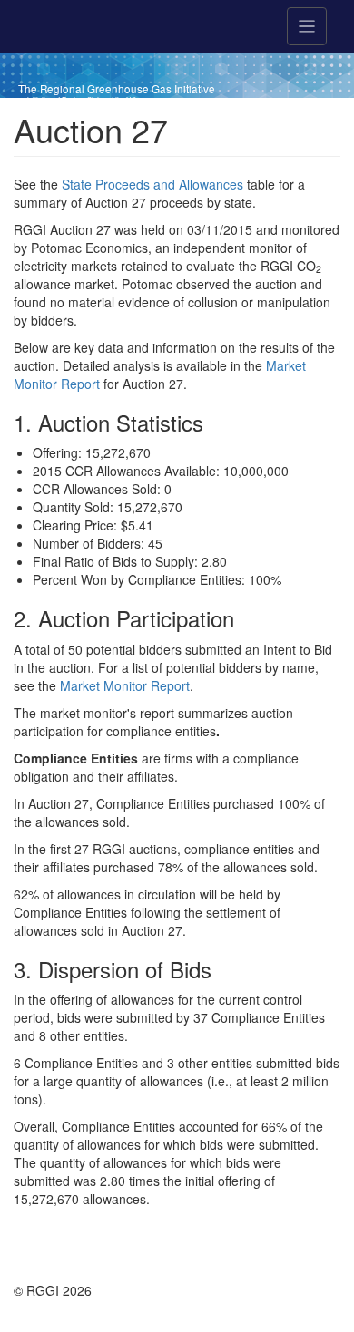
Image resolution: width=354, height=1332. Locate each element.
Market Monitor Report (125, 685)
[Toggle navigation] (307, 26)
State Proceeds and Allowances (152, 184)
